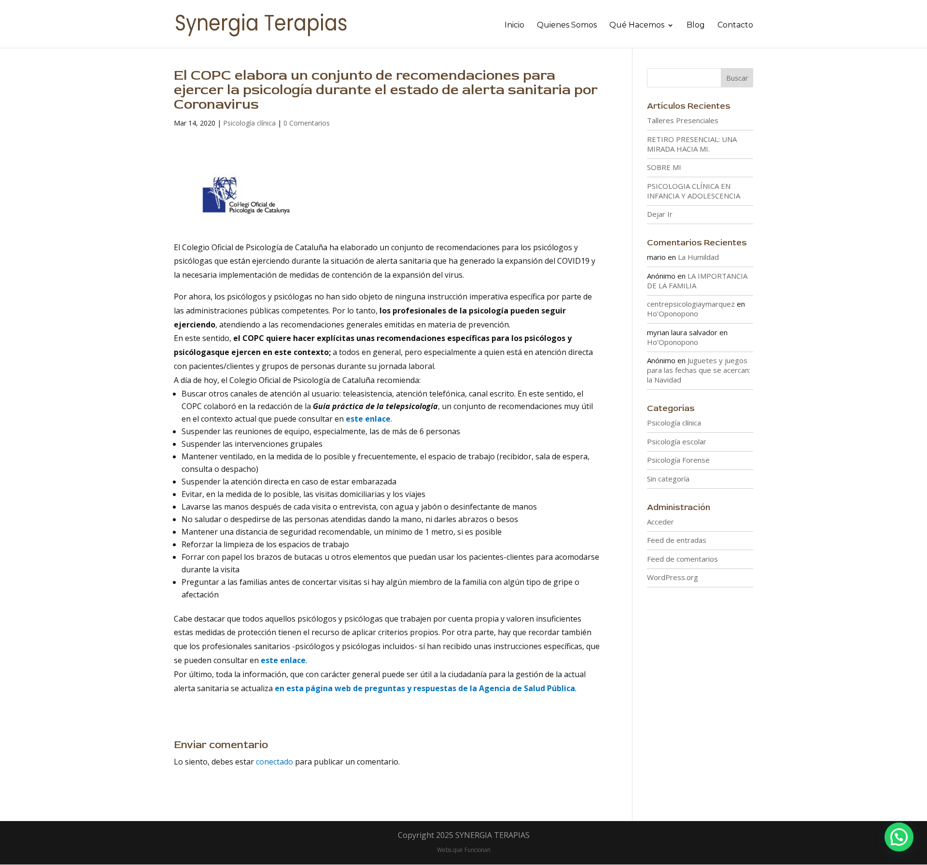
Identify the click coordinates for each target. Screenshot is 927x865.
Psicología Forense (678, 460)
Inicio (514, 25)
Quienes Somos (567, 25)
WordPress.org (672, 577)
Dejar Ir (660, 214)
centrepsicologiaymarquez (691, 304)
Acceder (660, 521)
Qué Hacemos (636, 25)
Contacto (735, 25)
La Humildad (698, 257)
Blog (696, 25)
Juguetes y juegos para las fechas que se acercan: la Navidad (698, 369)
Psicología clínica (249, 123)
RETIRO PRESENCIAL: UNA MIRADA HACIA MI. (692, 144)
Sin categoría (668, 478)
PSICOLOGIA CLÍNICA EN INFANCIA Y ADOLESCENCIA (693, 190)
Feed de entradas (676, 540)
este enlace (368, 418)
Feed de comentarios (682, 559)
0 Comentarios (306, 123)
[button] (899, 836)
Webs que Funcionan (464, 850)
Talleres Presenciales (682, 120)
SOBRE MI (664, 167)
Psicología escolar (676, 441)
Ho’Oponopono (672, 313)
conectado (274, 761)
